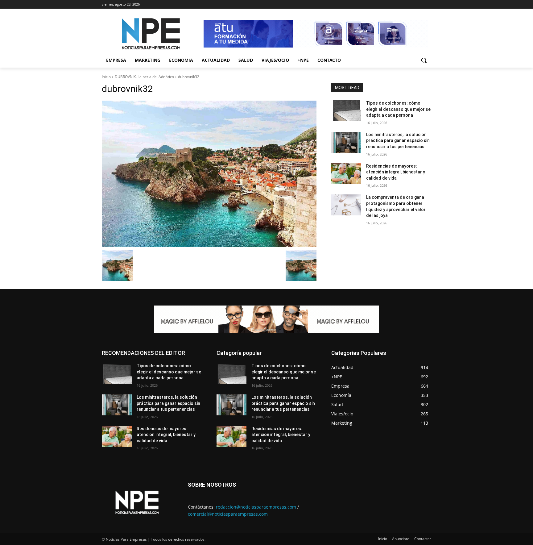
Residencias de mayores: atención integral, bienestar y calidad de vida (395, 172)
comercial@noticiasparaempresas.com (228, 514)
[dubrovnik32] (209, 174)
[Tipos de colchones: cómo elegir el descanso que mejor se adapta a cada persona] (346, 110)
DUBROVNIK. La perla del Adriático (144, 76)
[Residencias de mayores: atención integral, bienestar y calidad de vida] (346, 173)
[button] (423, 60)
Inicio (106, 76)
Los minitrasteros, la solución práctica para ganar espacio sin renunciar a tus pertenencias (398, 140)
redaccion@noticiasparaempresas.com (256, 507)
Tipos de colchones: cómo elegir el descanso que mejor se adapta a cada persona (398, 109)
